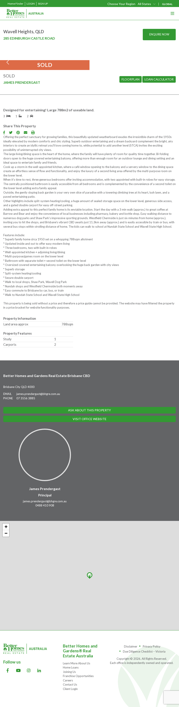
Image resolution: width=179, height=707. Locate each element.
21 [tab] (99, 60)
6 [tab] (53, 60)
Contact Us (70, 684)
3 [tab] (44, 60)
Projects (119, 49)
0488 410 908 (44, 505)
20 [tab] (95, 60)
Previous (8, 62)
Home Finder (15, 3)
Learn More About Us (76, 663)
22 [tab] (102, 60)
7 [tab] (56, 60)
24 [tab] (108, 60)
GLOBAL (167, 4)
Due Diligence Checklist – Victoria (144, 651)
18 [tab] (89, 60)
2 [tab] (40, 60)
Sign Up (43, 3)
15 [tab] (80, 60)
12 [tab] (71, 60)
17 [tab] (86, 60)
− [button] (6, 533)
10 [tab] (65, 60)
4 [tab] (47, 60)
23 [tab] (105, 60)
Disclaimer (130, 646)
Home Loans (71, 667)
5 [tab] (50, 60)
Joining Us (69, 672)
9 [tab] (62, 60)
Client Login (70, 689)
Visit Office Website (90, 419)
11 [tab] (68, 60)
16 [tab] (83, 60)
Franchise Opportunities (78, 676)
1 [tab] (37, 60)
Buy (101, 19)
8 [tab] (59, 60)
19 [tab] (92, 60)
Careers (68, 680)
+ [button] (6, 526)
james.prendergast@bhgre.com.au (38, 394)
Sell (110, 39)
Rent (106, 29)
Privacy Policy (151, 646)
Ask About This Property (89, 410)
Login (31, 3)
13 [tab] (74, 60)
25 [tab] (111, 60)
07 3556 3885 (25, 398)
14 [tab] (77, 60)
